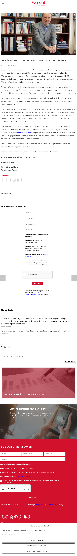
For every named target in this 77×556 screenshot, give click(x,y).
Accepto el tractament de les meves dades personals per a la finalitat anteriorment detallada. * (31, 481)
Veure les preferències (38, 551)
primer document (25, 133)
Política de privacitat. (24, 476)
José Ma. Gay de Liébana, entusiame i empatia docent (35, 60)
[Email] (21, 180)
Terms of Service (37, 294)
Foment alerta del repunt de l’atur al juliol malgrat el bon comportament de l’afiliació (35, 331)
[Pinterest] (10, 180)
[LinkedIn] (17, 180)
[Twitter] (6, 180)
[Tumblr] (14, 180)
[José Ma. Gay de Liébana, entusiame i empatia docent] (38, 34)
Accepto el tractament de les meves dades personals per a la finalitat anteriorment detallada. (38, 263)
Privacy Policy (39, 505)
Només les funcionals (38, 546)
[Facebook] (2, 180)
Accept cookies (38, 540)
